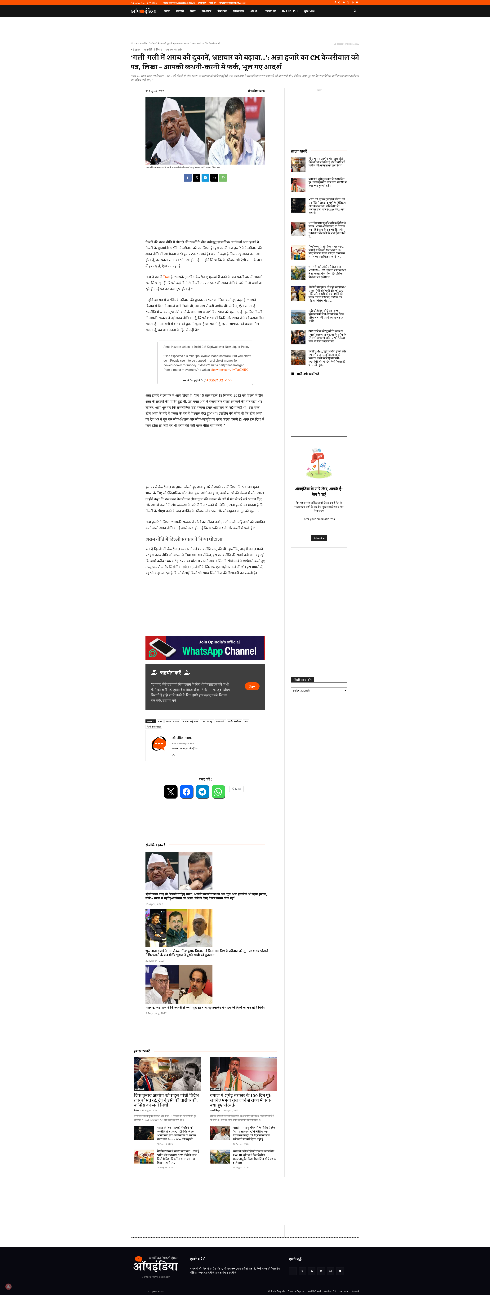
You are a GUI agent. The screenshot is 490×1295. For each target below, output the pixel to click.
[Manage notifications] (8, 1287)
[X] (348, 3)
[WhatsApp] (352, 3)
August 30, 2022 (219, 380)
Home (134, 43)
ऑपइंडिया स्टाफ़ (256, 91)
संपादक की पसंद (174, 49)
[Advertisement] (227, 1201)
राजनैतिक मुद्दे (139, 1089)
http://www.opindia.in (183, 743)
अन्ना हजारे (220, 721)
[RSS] (344, 3)
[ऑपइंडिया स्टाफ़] (159, 745)
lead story (207, 721)
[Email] (214, 178)
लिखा (166, 277)
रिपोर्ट (159, 49)
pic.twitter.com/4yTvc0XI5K (229, 370)
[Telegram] (205, 178)
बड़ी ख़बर (135, 49)
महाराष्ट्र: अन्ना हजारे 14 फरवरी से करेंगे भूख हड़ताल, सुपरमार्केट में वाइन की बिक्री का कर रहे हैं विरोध (205, 1007)
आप (246, 721)
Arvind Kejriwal (190, 721)
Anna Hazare (172, 721)
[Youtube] (357, 3)
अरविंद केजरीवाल (234, 721)
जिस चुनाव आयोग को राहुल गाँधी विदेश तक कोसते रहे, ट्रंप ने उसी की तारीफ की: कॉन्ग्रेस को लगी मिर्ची (166, 1100)
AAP (160, 721)
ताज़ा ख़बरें (299, 151)
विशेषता (136, 1110)
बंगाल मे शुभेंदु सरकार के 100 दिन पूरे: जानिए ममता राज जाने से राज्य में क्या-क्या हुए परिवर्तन (241, 1100)
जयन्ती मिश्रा (215, 1110)
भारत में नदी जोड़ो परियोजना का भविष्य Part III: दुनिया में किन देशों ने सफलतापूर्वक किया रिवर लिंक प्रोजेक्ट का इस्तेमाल (255, 1157)
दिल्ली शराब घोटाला (154, 726)
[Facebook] (335, 3)
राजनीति (143, 43)
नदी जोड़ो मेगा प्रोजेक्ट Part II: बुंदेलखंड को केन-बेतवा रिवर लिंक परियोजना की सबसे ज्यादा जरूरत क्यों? (326, 316)
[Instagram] (339, 3)
